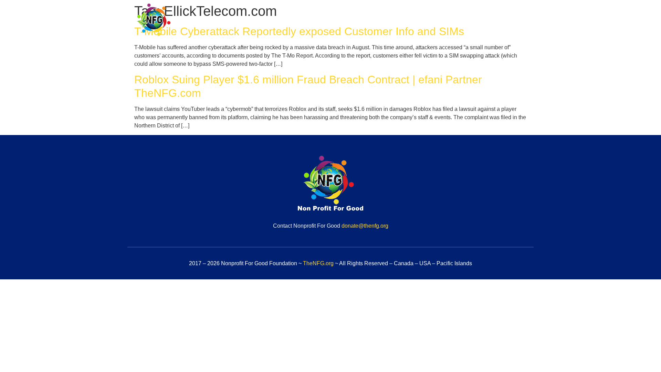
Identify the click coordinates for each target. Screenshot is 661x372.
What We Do (394, 23)
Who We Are (345, 23)
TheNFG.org (318, 263)
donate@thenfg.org (365, 226)
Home (306, 23)
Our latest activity (503, 23)
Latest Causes (445, 23)
